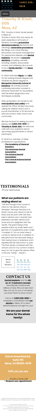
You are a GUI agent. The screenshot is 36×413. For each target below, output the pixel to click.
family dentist (15, 68)
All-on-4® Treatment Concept (18, 281)
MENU (5, 13)
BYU (30, 75)
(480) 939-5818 (21, 298)
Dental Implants (12, 280)
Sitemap (33, 399)
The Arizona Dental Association (14, 155)
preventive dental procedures (15, 43)
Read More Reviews (8, 262)
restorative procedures (22, 47)
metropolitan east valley (13, 103)
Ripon (21, 75)
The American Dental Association (15, 150)
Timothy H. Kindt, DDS (12, 126)
